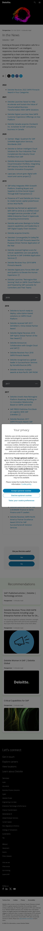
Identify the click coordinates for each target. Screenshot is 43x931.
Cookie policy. (26, 484)
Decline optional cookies (21, 495)
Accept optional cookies (21, 491)
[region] (21, 465)
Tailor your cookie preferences (21, 500)
